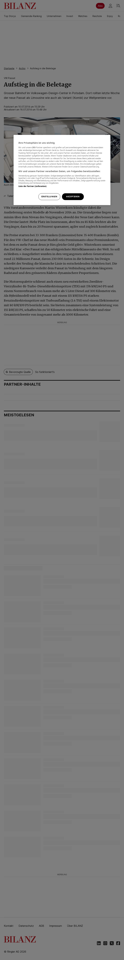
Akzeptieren (72, 196)
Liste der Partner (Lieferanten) (32, 186)
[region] (62, 170)
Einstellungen (49, 196)
